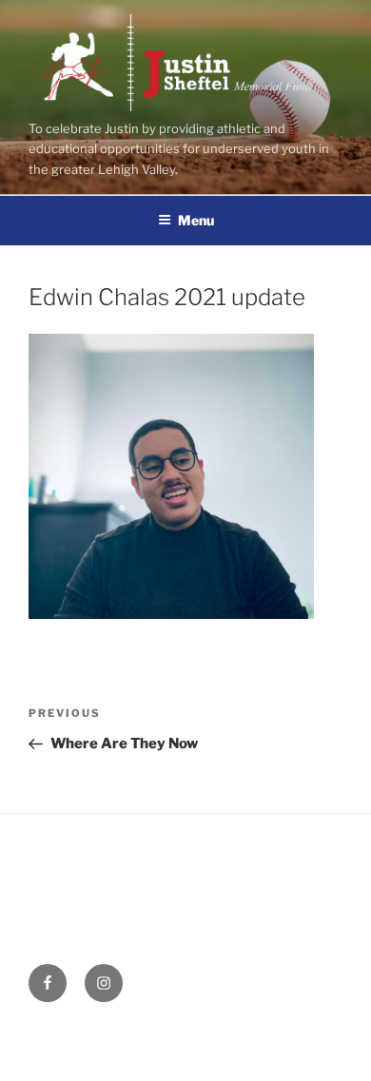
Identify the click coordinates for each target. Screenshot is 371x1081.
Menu (196, 220)
